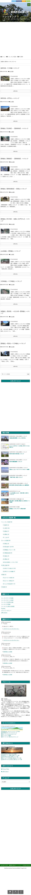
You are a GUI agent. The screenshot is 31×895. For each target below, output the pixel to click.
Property (3, 608)
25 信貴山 (6, 556)
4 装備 (3, 574)
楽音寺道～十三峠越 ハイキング (10, 68)
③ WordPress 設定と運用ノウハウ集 (9, 756)
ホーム (3, 56)
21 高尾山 (6, 543)
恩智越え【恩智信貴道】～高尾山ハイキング (14, 189)
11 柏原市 (6, 525)
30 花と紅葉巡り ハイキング (10, 562)
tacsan (5, 623)
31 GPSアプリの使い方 (9, 568)
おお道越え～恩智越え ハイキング (10, 251)
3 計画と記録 (5, 565)
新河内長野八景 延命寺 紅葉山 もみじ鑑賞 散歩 (19, 485)
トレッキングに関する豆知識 (7, 606)
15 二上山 (6, 537)
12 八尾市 (11, 71)
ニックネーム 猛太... (8, 656)
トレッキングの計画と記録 (7, 602)
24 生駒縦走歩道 (7, 552)
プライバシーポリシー (6, 610)
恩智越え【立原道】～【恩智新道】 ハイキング (14, 128)
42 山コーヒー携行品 (8, 580)
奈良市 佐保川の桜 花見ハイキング (16, 453)
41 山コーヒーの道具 (8, 577)
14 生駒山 (6, 534)
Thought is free (23, 868)
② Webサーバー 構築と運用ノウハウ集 (10, 755)
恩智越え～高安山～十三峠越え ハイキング (13, 343)
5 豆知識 (4, 587)
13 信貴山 (6, 531)
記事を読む (15, 91)
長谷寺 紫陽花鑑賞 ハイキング (15, 461)
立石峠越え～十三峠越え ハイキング (11, 281)
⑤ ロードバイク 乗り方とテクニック (9, 736)
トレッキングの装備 (5, 604)
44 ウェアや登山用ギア (9, 583)
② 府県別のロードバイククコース (9, 732)
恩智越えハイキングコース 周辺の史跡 (17, 508)
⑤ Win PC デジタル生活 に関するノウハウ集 (11, 759)
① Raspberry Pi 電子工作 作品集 (9, 754)
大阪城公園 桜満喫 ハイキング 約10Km (17, 438)
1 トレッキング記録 (12, 56)
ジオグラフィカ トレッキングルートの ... (11, 628)
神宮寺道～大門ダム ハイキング (10, 98)
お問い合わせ (4, 612)
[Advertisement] (15, 38)
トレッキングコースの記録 (7, 598)
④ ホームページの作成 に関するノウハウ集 (11, 758)
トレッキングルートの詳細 (7, 600)
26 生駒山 (6, 559)
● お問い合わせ (4, 771)
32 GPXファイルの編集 (9, 571)
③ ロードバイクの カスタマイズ (8, 734)
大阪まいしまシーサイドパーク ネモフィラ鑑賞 (19, 469)
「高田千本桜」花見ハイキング (15, 477)
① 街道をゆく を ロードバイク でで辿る (10, 731)
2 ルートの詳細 (5, 540)
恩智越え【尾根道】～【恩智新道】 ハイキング (14, 158)
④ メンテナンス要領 (6, 735)
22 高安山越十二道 (8, 546)
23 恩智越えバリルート (9, 549)
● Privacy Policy (5, 769)
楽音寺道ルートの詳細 (7, 651)
